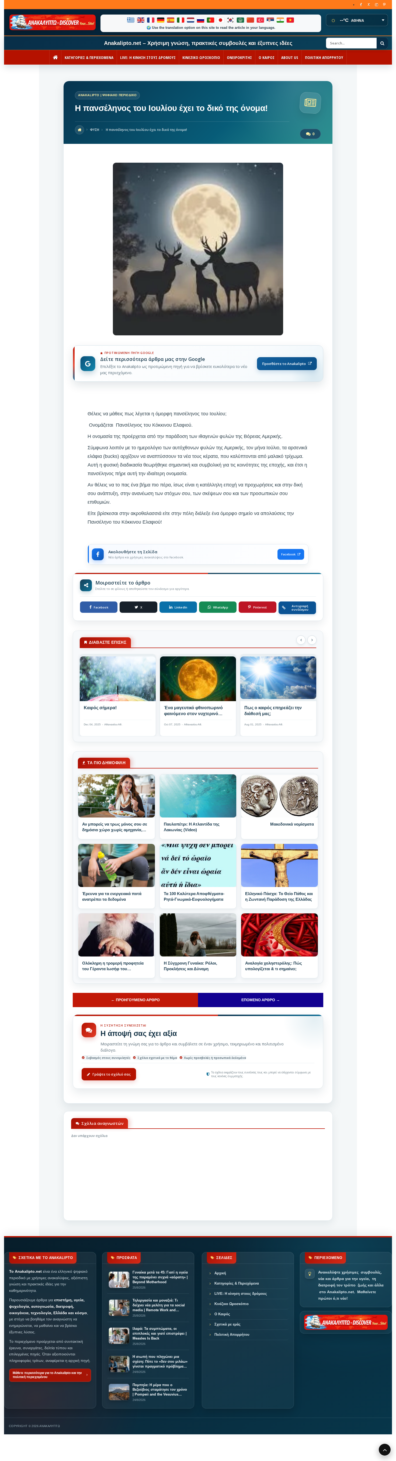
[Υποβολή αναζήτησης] (382, 43)
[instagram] (376, 4)
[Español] (171, 20)
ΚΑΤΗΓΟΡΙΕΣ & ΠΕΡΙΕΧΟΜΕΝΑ (89, 57)
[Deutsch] (161, 20)
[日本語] (221, 20)
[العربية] (241, 20)
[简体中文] (250, 20)
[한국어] (231, 20)
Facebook (288, 554)
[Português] (211, 20)
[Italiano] (181, 20)
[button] (300, 640)
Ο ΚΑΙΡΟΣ (267, 57)
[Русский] (201, 20)
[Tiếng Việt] (290, 20)
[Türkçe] (260, 20)
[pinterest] (384, 4)
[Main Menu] (384, 1449)
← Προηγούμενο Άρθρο (135, 1000)
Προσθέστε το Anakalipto (284, 363)
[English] (141, 20)
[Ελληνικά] (131, 20)
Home (79, 129)
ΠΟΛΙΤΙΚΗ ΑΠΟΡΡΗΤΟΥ (324, 57)
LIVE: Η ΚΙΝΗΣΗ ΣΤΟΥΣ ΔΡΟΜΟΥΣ (148, 57)
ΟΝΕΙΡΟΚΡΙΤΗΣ (239, 57)
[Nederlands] (191, 20)
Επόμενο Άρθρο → (260, 1000)
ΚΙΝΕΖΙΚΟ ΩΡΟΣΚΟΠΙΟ (201, 57)
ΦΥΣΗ (94, 129)
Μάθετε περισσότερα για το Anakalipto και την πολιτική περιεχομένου (47, 1375)
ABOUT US (289, 57)
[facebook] (360, 4)
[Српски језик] (270, 20)
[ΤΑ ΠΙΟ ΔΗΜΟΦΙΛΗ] (116, 796)
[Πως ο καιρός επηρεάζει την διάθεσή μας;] (278, 679)
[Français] (151, 20)
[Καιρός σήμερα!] (118, 679)
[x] (368, 4)
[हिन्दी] (280, 20)
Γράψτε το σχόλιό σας (111, 1074)
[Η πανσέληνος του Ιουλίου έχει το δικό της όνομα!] (198, 334)
